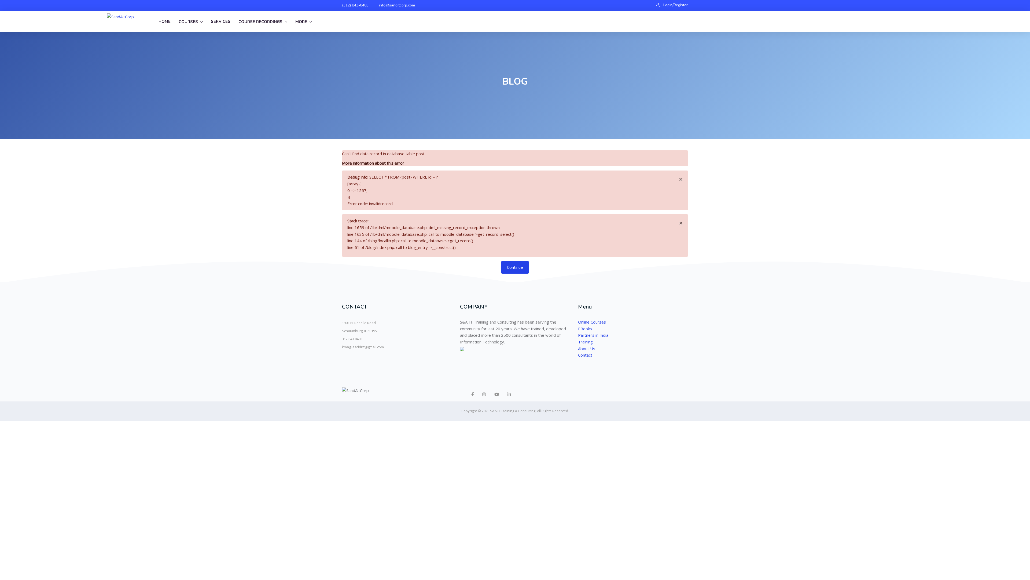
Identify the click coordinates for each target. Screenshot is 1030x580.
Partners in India (593, 335)
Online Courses (592, 322)
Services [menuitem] (220, 21)
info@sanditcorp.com (397, 5)
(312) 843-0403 (355, 5)
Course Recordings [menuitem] (260, 21)
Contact (585, 355)
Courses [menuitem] (188, 21)
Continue (515, 267)
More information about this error (373, 163)
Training (585, 342)
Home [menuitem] (165, 21)
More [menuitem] (301, 21)
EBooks (585, 328)
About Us (586, 348)
